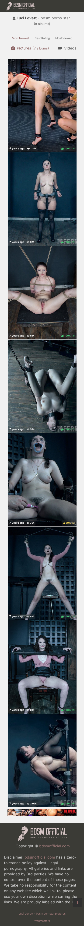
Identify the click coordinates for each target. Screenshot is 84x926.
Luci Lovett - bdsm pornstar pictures (42, 913)
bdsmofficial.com (54, 846)
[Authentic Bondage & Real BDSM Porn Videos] (42, 814)
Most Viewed (63, 38)
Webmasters (42, 920)
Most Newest (20, 38)
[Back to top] (77, 902)
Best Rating (42, 38)
